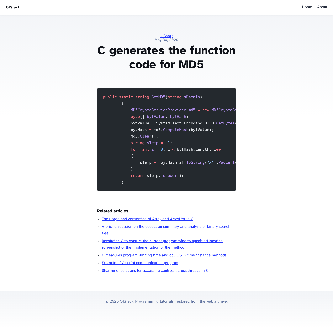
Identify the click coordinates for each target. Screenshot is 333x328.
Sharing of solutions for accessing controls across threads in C (155, 271)
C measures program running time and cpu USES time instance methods (164, 255)
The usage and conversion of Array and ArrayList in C (147, 219)
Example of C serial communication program (140, 263)
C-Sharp (166, 36)
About (322, 7)
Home (307, 7)
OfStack (13, 7)
